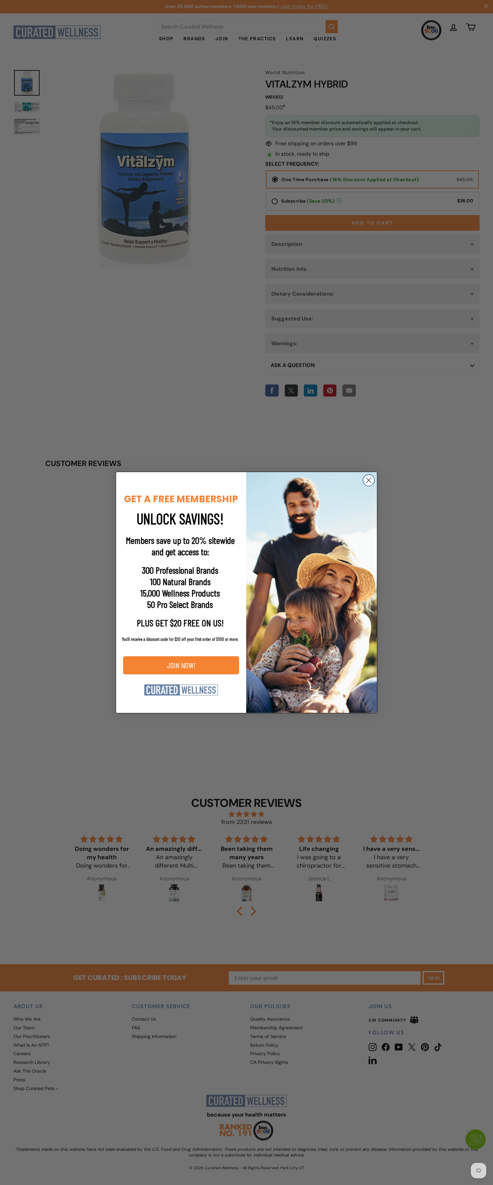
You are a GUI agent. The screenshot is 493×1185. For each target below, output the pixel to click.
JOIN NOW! (181, 665)
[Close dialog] (369, 480)
